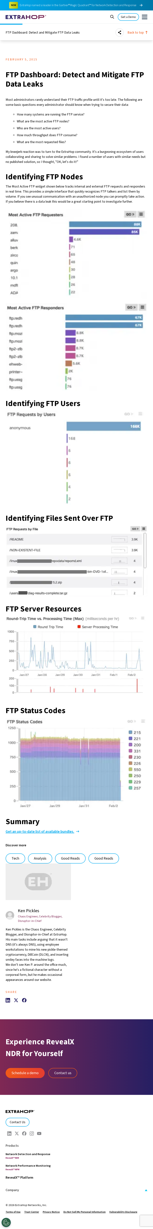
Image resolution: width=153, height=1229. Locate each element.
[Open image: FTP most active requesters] (76, 254)
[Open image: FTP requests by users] (76, 458)
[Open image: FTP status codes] (76, 763)
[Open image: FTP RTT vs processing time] (76, 657)
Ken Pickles (28, 911)
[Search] (112, 16)
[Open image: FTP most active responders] (76, 347)
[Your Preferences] (6, 1222)
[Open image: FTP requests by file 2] (76, 561)
